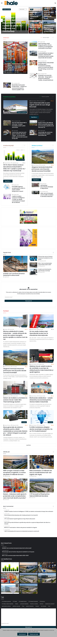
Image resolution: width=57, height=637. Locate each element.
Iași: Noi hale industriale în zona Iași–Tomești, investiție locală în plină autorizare (19, 125)
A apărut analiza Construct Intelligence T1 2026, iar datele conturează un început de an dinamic (18, 199)
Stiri (45, 22)
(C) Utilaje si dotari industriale (7, 603)
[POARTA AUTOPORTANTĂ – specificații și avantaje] (33, 272)
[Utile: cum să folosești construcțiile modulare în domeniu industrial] (35, 192)
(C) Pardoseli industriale (33, 601)
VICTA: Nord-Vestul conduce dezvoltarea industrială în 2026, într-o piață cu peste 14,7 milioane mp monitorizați (14, 24)
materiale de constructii (49, 603)
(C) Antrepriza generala (6, 601)
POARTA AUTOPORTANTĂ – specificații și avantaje (45, 270)
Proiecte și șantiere (45, 96)
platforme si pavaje (16, 606)
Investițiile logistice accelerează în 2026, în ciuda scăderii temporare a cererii (18, 189)
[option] (28, 20)
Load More (28, 445)
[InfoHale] (11, 3)
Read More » (34, 117)
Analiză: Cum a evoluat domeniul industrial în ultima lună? (14, 274)
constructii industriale (24, 603)
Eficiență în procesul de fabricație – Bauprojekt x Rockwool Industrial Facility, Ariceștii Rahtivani (45, 78)
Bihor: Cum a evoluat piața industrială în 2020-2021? (45, 264)
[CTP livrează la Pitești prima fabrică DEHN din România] (42, 485)
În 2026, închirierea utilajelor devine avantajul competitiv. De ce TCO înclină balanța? (41, 429)
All (41, 37)
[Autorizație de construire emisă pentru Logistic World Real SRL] (33, 132)
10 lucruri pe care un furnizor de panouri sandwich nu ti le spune (45, 258)
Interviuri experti (34, 22)
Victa (49, 606)
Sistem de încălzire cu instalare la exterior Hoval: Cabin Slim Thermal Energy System (15, 400)
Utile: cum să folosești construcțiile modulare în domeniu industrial (46, 195)
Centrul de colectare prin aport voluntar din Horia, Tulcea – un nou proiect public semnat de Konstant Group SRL (19, 135)
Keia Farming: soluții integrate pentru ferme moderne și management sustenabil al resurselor (45, 46)
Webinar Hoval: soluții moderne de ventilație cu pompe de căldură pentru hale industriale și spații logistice (41, 369)
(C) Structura (42, 601)
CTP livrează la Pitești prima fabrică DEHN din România (49, 29)
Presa (23, 606)
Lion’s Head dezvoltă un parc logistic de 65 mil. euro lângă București (40, 105)
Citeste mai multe (34, 634)
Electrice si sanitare (34, 603)
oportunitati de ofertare (6, 606)
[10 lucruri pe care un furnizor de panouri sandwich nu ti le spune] (33, 258)
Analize (16, 603)
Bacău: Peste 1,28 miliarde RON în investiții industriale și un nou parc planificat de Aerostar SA (46, 125)
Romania (37, 606)
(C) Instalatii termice (23, 601)
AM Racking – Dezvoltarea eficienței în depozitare (46, 186)
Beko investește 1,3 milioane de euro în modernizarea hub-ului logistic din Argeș (49, 11)
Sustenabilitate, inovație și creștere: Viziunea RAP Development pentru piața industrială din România (45, 55)
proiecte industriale (30, 606)
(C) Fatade (15, 601)
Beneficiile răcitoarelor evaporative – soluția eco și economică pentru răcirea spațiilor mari (19, 87)
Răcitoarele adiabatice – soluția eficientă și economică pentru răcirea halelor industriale (41, 400)
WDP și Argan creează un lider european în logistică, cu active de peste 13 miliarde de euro (35, 11)
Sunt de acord (22, 634)
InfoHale (6, 329)
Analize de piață (6, 9)
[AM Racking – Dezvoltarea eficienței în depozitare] (35, 185)
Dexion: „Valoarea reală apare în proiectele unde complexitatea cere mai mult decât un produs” (14, 496)
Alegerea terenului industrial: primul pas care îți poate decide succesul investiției (42, 169)
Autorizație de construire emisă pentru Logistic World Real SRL (45, 133)
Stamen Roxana (9, 72)
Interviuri (41, 603)
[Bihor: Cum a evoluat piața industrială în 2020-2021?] (33, 265)
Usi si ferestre (43, 606)
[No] (55, 632)
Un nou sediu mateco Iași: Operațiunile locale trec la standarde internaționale (39, 333)
